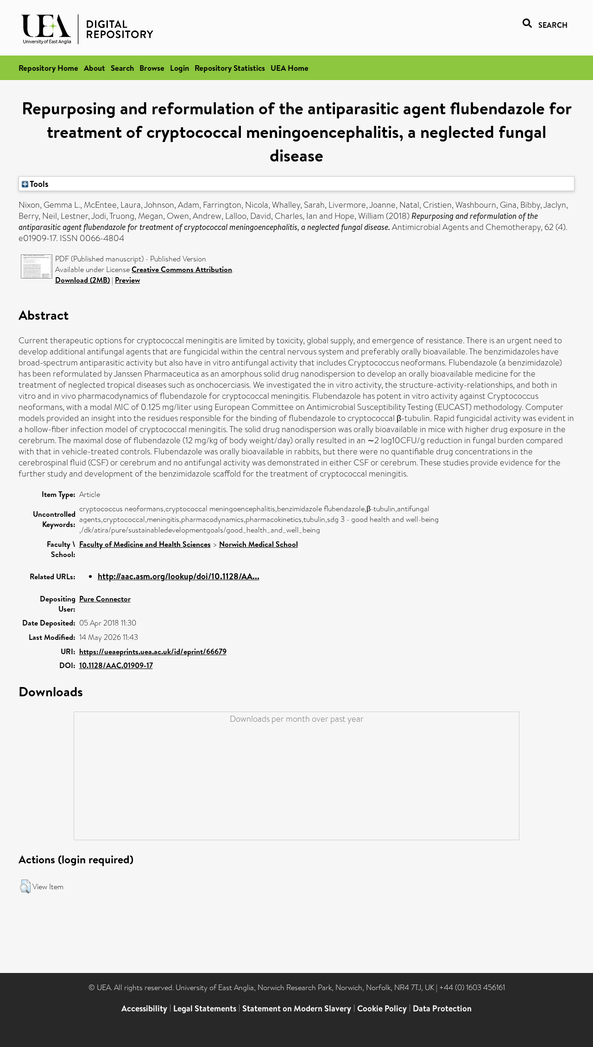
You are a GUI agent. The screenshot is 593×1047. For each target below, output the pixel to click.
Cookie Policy (382, 1008)
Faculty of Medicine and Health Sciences (145, 544)
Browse (151, 67)
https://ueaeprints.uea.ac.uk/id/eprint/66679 (153, 651)
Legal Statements (204, 1008)
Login (179, 67)
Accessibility (144, 1008)
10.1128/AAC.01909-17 (116, 665)
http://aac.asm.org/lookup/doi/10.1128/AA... (178, 576)
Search (122, 67)
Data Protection (442, 1008)
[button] (25, 886)
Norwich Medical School (258, 544)
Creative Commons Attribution (182, 269)
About (94, 67)
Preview (127, 280)
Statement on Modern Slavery (296, 1008)
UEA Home (290, 67)
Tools (38, 184)
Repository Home (48, 67)
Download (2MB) (82, 280)
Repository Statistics (230, 67)
